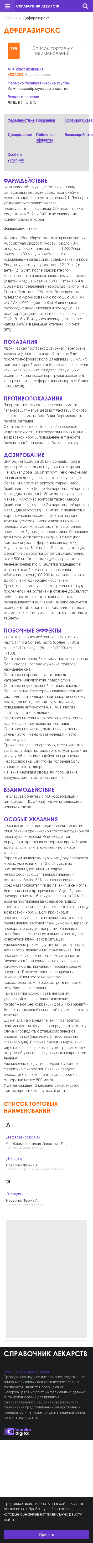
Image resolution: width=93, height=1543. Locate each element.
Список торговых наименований (52, 50)
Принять (46, 1534)
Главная (10, 18)
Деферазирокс (37, 74)
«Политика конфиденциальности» (27, 1371)
